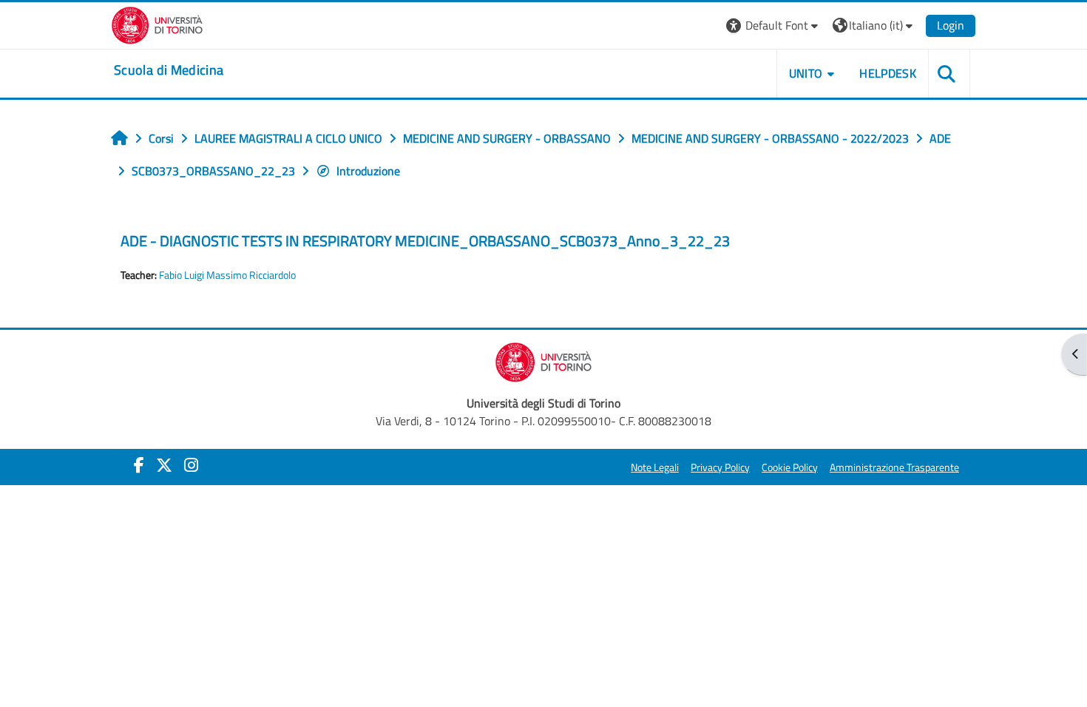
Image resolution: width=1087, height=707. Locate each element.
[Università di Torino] (157, 24)
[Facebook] (139, 465)
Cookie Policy (790, 467)
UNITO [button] (806, 73)
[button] (774, 25)
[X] (164, 465)
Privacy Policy (720, 467)
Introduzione (368, 171)
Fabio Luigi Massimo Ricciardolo (227, 275)
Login (950, 25)
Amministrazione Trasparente (894, 467)
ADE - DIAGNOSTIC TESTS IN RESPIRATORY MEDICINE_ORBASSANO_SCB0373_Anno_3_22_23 (425, 240)
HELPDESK (887, 73)
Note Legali (655, 467)
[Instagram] (191, 465)
